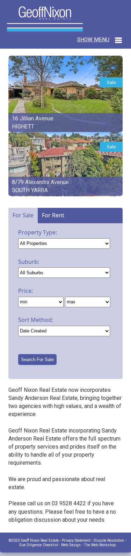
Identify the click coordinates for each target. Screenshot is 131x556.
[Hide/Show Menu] (99, 39)
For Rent (53, 215)
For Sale (23, 215)
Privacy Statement (77, 540)
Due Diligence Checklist (38, 545)
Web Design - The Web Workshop (88, 545)
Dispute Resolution (109, 540)
